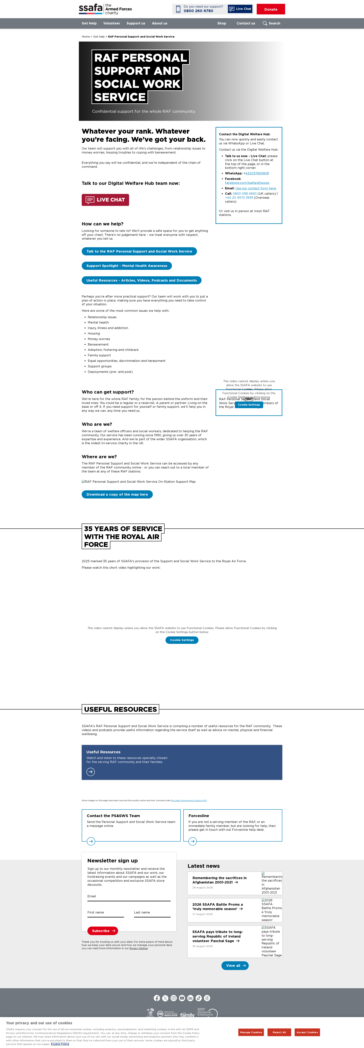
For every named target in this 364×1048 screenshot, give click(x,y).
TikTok (198, 998)
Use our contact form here (255, 188)
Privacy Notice (138, 948)
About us (159, 23)
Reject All (279, 1032)
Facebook (157, 998)
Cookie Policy (60, 1044)
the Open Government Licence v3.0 (189, 800)
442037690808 (257, 173)
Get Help (89, 23)
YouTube (182, 998)
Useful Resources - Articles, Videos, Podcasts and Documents (141, 280)
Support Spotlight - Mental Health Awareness (126, 266)
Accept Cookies (307, 1032)
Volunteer (111, 23)
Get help (99, 36)
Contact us (246, 23)
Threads (207, 998)
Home (86, 36)
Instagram (173, 998)
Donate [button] (271, 9)
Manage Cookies (251, 1032)
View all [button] (233, 965)
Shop (221, 23)
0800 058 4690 (245, 193)
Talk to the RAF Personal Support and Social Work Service (139, 251)
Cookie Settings (249, 404)
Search (274, 23)
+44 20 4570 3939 (239, 197)
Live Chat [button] (243, 9)
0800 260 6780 (198, 11)
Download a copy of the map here (117, 494)
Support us (136, 23)
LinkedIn (190, 998)
